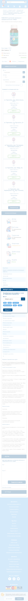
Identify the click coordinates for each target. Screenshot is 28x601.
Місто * (5, 296)
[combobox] (14, 298)
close (26, 289)
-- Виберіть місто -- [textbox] (9, 299)
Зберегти (8, 310)
